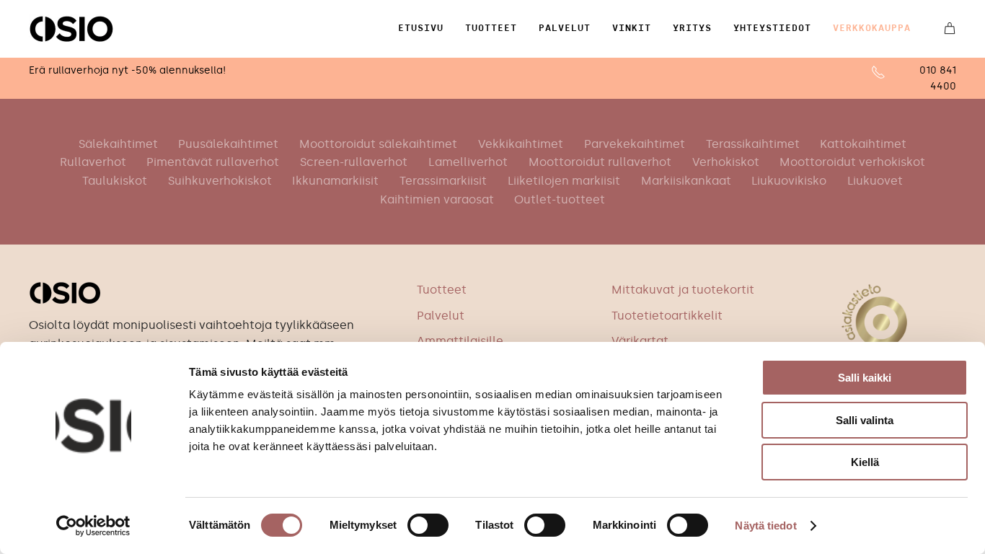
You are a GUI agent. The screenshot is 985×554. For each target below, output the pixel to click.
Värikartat (639, 341)
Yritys (692, 28)
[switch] (428, 525)
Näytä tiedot (765, 525)
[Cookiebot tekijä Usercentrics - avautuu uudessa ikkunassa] (93, 526)
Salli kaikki (864, 377)
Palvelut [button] (565, 28)
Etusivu (420, 28)
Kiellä (865, 462)
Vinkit (631, 28)
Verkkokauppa (872, 28)
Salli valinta (864, 420)
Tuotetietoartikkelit (667, 315)
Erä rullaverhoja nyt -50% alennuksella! (127, 70)
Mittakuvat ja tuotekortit (682, 289)
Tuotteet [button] (491, 28)
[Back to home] (71, 29)
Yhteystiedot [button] (772, 28)
